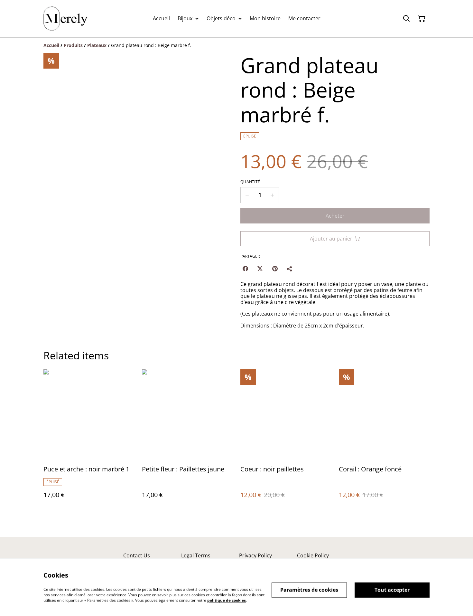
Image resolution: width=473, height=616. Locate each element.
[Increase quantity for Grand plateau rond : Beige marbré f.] (272, 195)
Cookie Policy (313, 555)
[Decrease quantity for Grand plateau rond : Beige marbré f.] (247, 195)
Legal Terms (195, 555)
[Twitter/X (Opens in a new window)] (260, 268)
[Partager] (289, 268)
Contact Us (136, 555)
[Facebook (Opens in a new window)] (245, 268)
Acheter (335, 215)
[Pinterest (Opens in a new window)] (275, 268)
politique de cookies (226, 600)
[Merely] (65, 18)
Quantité (250, 182)
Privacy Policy (255, 555)
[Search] (406, 19)
